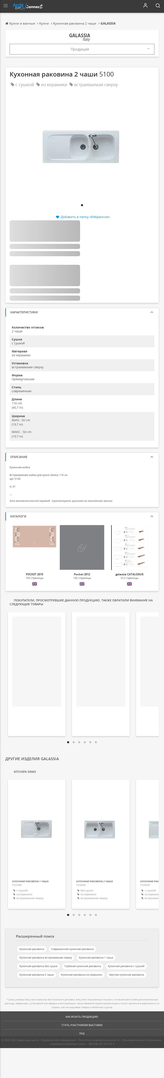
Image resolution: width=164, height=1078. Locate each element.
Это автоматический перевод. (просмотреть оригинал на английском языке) (61, 501)
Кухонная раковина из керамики (81, 974)
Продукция (80, 49)
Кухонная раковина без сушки (38, 966)
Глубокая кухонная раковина (82, 966)
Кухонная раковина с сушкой (126, 966)
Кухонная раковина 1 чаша (96, 957)
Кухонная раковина (31, 949)
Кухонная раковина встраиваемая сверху (45, 957)
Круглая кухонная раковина (126, 974)
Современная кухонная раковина (72, 949)
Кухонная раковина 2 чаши (36, 974)
